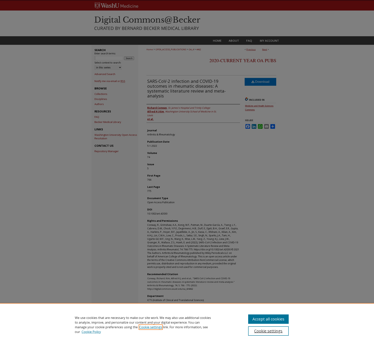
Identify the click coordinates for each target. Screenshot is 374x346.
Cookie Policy (91, 332)
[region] (187, 324)
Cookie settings (150, 327)
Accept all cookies (268, 319)
